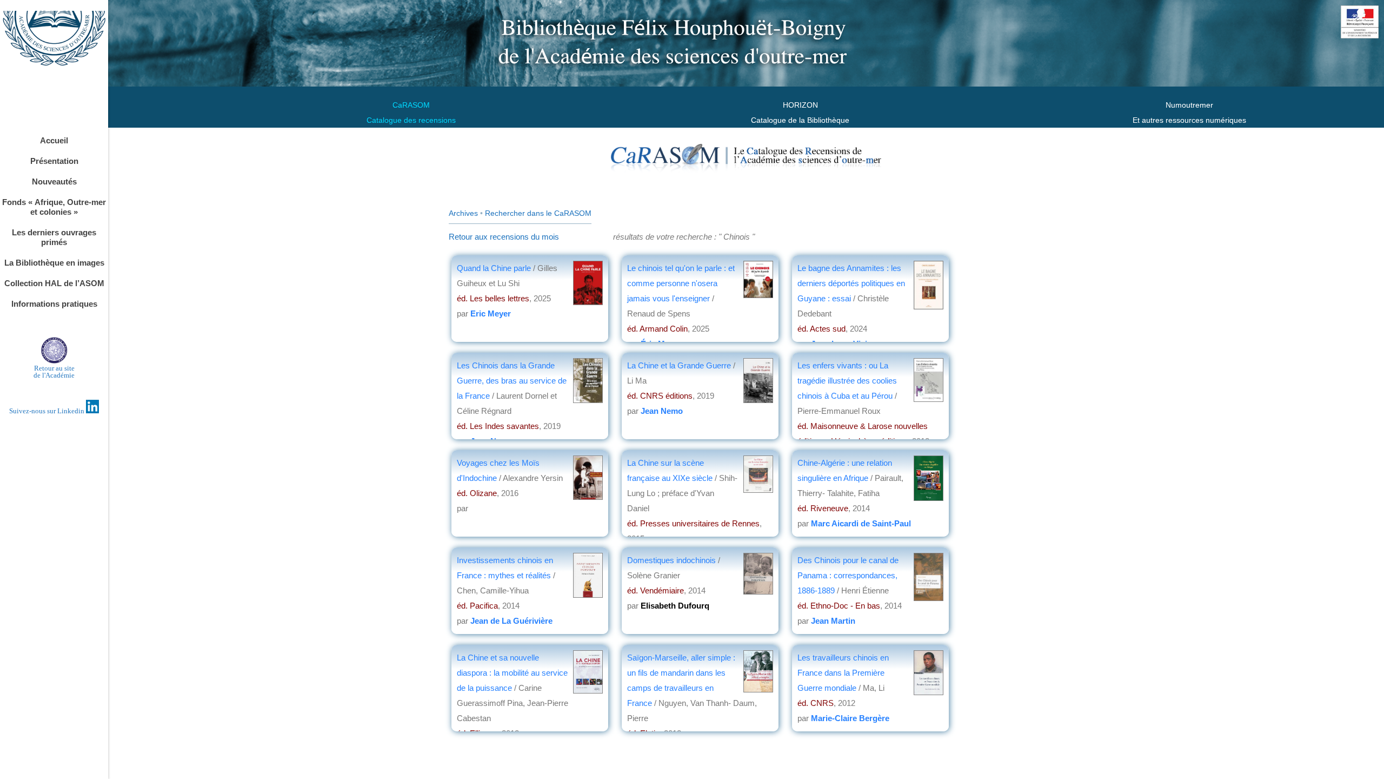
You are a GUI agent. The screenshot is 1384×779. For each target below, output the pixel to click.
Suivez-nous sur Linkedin (47, 411)
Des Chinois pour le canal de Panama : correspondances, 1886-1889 (848, 575)
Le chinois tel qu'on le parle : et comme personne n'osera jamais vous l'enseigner (681, 283)
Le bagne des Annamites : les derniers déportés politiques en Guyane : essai (851, 283)
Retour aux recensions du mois (504, 236)
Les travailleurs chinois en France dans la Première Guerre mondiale (843, 672)
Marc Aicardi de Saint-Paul (861, 523)
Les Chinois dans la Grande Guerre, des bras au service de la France (512, 380)
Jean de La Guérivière (511, 620)
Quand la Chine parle (495, 268)
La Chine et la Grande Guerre (679, 365)
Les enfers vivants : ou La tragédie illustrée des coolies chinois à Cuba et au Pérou (847, 380)
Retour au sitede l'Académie (54, 371)
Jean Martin (833, 620)
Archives (463, 213)
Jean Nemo (662, 410)
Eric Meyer (490, 313)
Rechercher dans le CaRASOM (538, 213)
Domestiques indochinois (671, 560)
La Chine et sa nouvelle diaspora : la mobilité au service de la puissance (512, 672)
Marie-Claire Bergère (850, 718)
